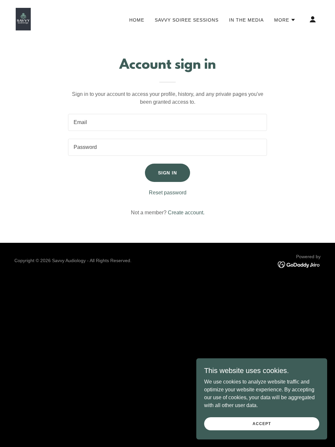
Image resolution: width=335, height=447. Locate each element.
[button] (285, 20)
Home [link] (136, 20)
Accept (262, 423)
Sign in (167, 172)
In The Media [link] (246, 20)
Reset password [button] (167, 192)
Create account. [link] (186, 212)
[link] (23, 19)
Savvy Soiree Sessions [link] (187, 20)
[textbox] (167, 122)
